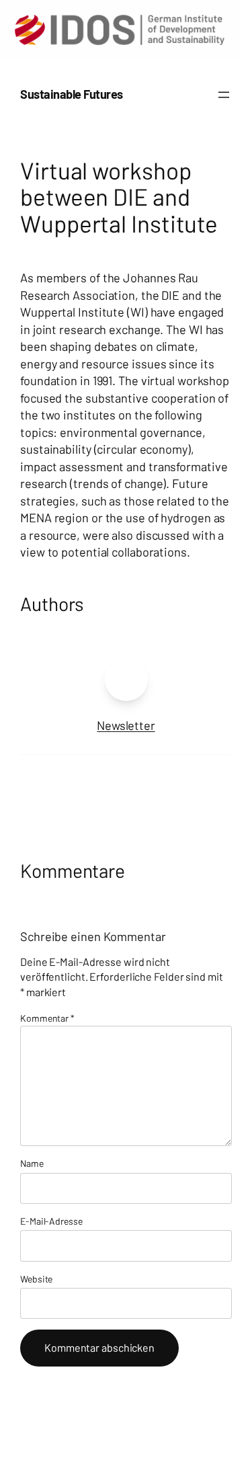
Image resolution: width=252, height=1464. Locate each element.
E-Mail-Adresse (51, 1221)
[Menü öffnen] (224, 95)
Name (32, 1163)
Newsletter (126, 725)
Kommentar (47, 1018)
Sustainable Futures (71, 94)
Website (36, 1279)
